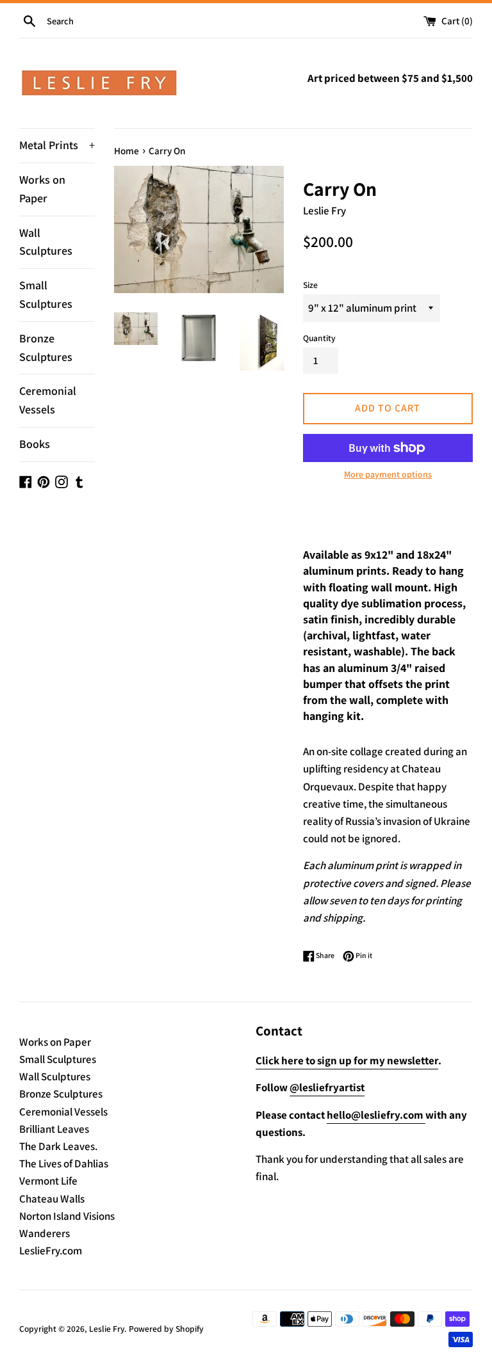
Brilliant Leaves (54, 1129)
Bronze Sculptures (45, 347)
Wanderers (44, 1233)
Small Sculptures (45, 294)
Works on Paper (42, 188)
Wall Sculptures (45, 242)
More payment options (388, 474)
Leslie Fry (106, 1328)
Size (310, 285)
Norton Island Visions (67, 1216)
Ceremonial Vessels (47, 400)
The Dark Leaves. (58, 1146)
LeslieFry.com (50, 1250)
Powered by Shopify (166, 1328)
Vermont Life (48, 1181)
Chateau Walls (52, 1199)
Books (34, 443)
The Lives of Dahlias (63, 1163)
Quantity (319, 338)
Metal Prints (57, 145)
